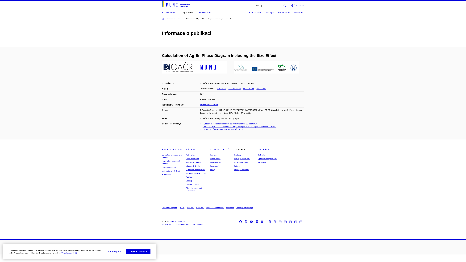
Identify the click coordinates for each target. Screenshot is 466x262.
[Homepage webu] (176, 4)
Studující (270, 12)
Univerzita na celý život (171, 171)
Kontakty (237, 155)
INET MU (190, 208)
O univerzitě (219, 149)
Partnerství (214, 166)
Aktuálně (264, 149)
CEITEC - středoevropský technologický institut (223, 129)
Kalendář (261, 155)
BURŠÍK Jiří (221, 89)
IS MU (182, 208)
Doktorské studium (169, 167)
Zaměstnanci (284, 12)
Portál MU (200, 208)
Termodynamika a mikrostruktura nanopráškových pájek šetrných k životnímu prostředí (239, 127)
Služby (212, 170)
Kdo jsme (213, 155)
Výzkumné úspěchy (193, 162)
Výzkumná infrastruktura (195, 170)
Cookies (200, 224)
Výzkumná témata (193, 166)
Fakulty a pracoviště (242, 159)
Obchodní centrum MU (215, 208)
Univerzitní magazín (169, 208)
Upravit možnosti (67, 253)
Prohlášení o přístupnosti (185, 224)
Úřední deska (215, 159)
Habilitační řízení (192, 184)
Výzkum (191, 149)
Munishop (230, 208)
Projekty (189, 181)
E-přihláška (166, 175)
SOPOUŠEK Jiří (235, 89)
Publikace (189, 177)
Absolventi (299, 12)
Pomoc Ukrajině (254, 12)
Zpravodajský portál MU (267, 159)
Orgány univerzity (241, 162)
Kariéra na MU (215, 162)
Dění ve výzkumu (192, 159)
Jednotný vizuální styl (244, 208)
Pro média (262, 162)
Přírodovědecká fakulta (209, 105)
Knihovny (237, 166)
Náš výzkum (190, 155)
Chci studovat (172, 149)
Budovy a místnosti (241, 170)
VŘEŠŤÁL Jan (248, 89)
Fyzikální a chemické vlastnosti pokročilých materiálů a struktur (230, 124)
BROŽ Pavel (261, 89)
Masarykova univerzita (176, 221)
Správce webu (167, 224)
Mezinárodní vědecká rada (196, 173)
